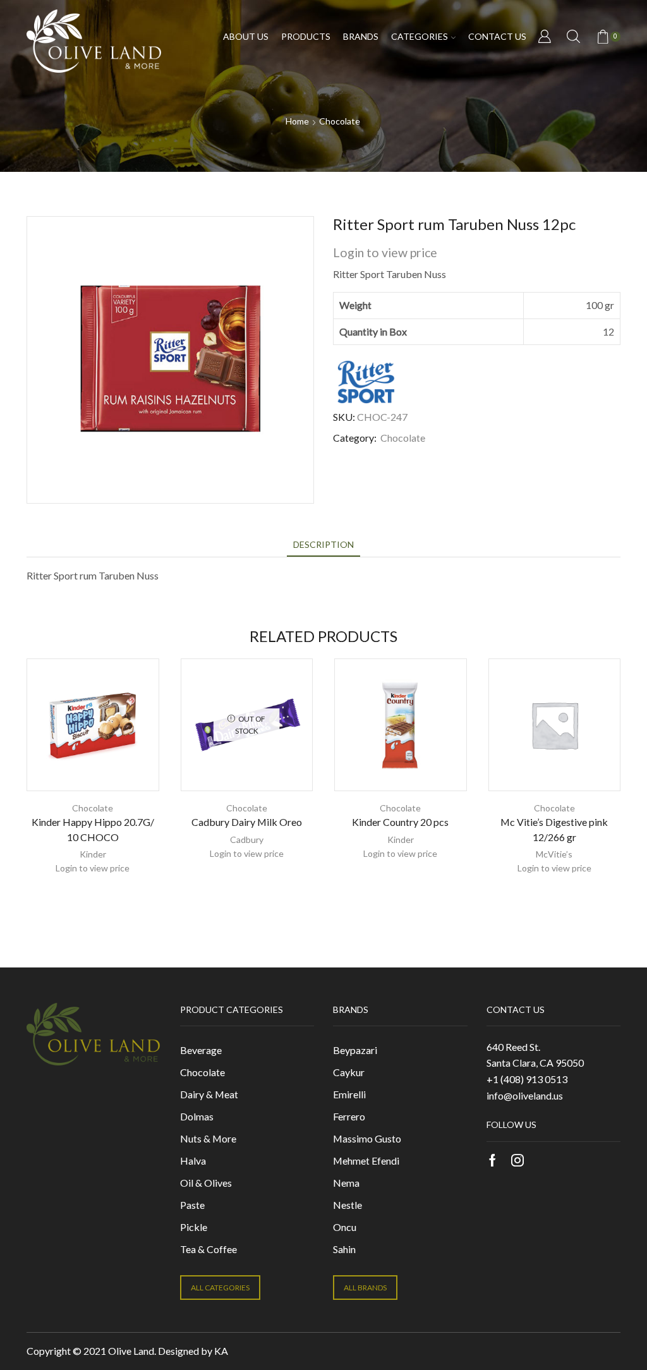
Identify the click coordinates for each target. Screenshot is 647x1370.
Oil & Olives (206, 1183)
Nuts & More (208, 1138)
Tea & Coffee (208, 1249)
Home (297, 121)
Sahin (344, 1249)
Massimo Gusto (367, 1138)
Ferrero (349, 1116)
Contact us (497, 36)
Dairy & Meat (209, 1094)
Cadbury (246, 839)
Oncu (344, 1227)
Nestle (347, 1205)
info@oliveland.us (525, 1095)
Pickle (193, 1227)
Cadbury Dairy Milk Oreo (246, 822)
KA (221, 1351)
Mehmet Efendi (366, 1161)
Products (305, 36)
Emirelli (349, 1094)
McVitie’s (554, 854)
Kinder (93, 854)
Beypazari (355, 1050)
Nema (346, 1183)
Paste (192, 1205)
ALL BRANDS (365, 1287)
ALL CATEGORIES (220, 1287)
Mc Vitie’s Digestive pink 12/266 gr (554, 829)
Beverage (201, 1050)
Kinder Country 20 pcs (400, 822)
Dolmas (197, 1116)
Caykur (349, 1072)
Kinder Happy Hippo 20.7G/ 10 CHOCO (93, 829)
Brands (360, 36)
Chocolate (339, 121)
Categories (419, 36)
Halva (193, 1161)
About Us (246, 36)
